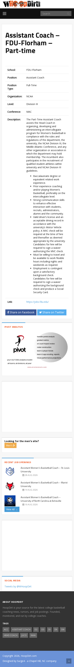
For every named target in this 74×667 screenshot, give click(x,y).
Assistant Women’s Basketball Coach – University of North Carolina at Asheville (41, 499)
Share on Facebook (21, 312)
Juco (24, 635)
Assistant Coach (21, 629)
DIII (62, 629)
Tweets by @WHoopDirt (17, 586)
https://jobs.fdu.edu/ (37, 301)
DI (49, 629)
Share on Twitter (53, 312)
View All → (12, 509)
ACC (6, 629)
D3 (42, 629)
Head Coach (10, 635)
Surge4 (21, 661)
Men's (9, 445)
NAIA (33, 635)
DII (56, 629)
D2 (36, 629)
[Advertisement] (39, 60)
